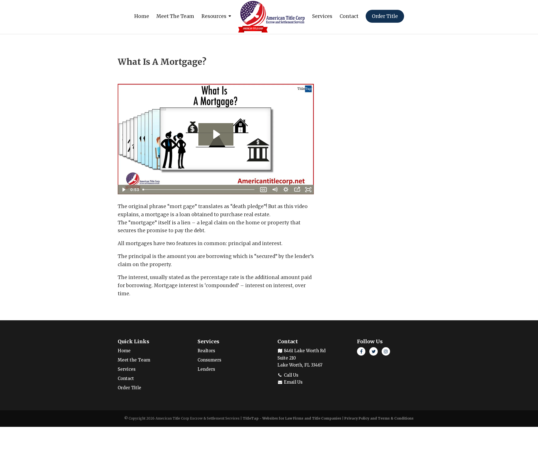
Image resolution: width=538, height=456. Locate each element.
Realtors (206, 350)
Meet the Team (175, 16)
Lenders (206, 369)
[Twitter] (373, 351)
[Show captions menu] (263, 189)
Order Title (385, 16)
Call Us (290, 375)
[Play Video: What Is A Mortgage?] (215, 134)
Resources (213, 16)
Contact (349, 16)
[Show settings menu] (285, 189)
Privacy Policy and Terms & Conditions (379, 418)
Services (322, 16)
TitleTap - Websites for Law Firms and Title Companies (292, 418)
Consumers (209, 360)
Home (141, 16)
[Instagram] (386, 351)
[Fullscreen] (308, 189)
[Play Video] (123, 189)
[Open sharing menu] (297, 189)
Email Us (293, 382)
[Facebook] (361, 351)
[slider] (199, 189)
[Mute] (274, 189)
